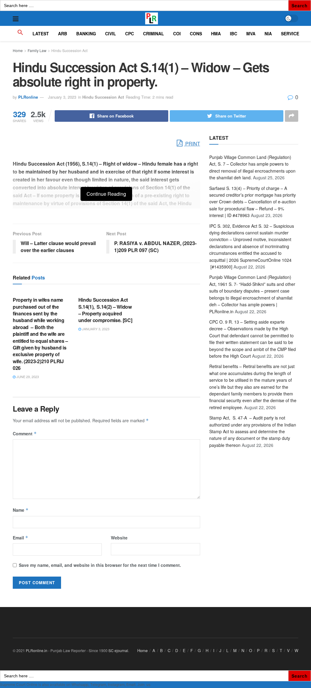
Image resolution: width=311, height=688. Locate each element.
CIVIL (110, 33)
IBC (233, 33)
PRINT (192, 143)
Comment (25, 433)
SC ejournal (118, 650)
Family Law (37, 50)
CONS (196, 33)
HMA (216, 33)
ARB (62, 33)
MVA (250, 33)
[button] (20, 33)
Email (20, 538)
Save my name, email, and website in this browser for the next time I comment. (100, 565)
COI (177, 33)
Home (18, 50)
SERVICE (290, 33)
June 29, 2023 (27, 376)
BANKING (86, 33)
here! (155, 684)
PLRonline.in (36, 650)
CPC (129, 33)
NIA (268, 33)
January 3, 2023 (62, 97)
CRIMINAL (153, 33)
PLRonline (28, 97)
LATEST (40, 33)
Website (119, 538)
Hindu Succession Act (69, 50)
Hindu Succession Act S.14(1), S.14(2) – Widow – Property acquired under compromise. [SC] (105, 310)
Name (21, 510)
